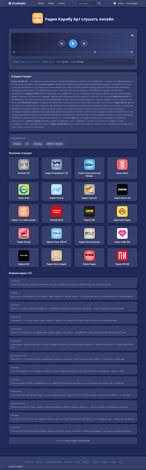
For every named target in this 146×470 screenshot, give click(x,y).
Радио (104, 462)
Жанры (41, 3)
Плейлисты (29, 462)
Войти (120, 3)
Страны (61, 3)
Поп (38, 62)
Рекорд (113, 462)
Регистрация (132, 3)
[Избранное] (115, 3)
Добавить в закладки (55, 144)
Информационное (27, 62)
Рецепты (95, 462)
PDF (119, 462)
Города (51, 3)
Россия (51, 62)
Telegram (17, 144)
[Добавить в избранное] (132, 35)
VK (27, 144)
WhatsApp (37, 144)
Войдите (59, 440)
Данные (39, 462)
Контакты (68, 462)
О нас (77, 462)
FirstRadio (18, 3)
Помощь (86, 462)
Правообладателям (53, 462)
